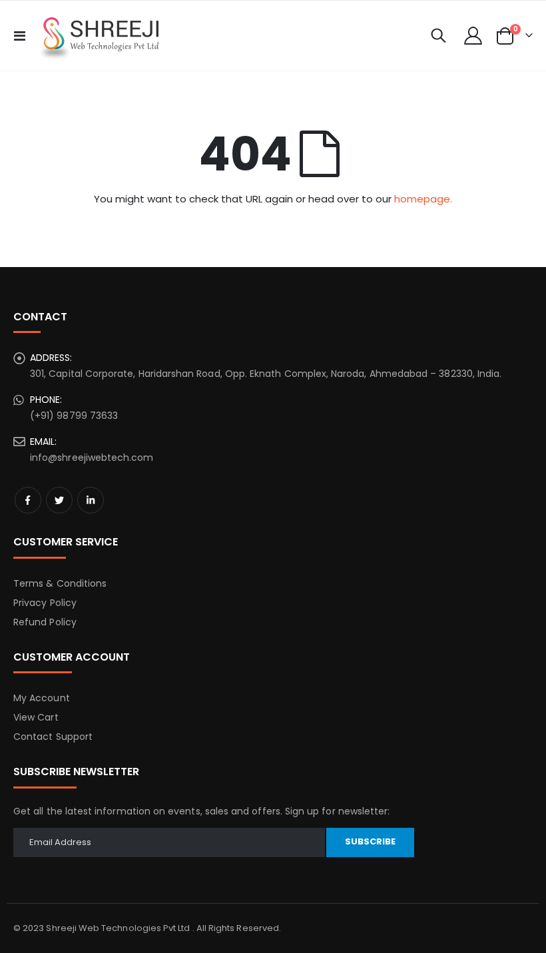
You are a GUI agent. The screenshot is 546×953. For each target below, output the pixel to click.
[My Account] (473, 36)
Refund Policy (45, 622)
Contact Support (53, 736)
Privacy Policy (45, 602)
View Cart (36, 717)
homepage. (423, 199)
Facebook (28, 500)
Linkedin (90, 500)
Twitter (59, 500)
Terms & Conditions (60, 583)
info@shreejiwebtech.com (92, 457)
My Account (41, 698)
